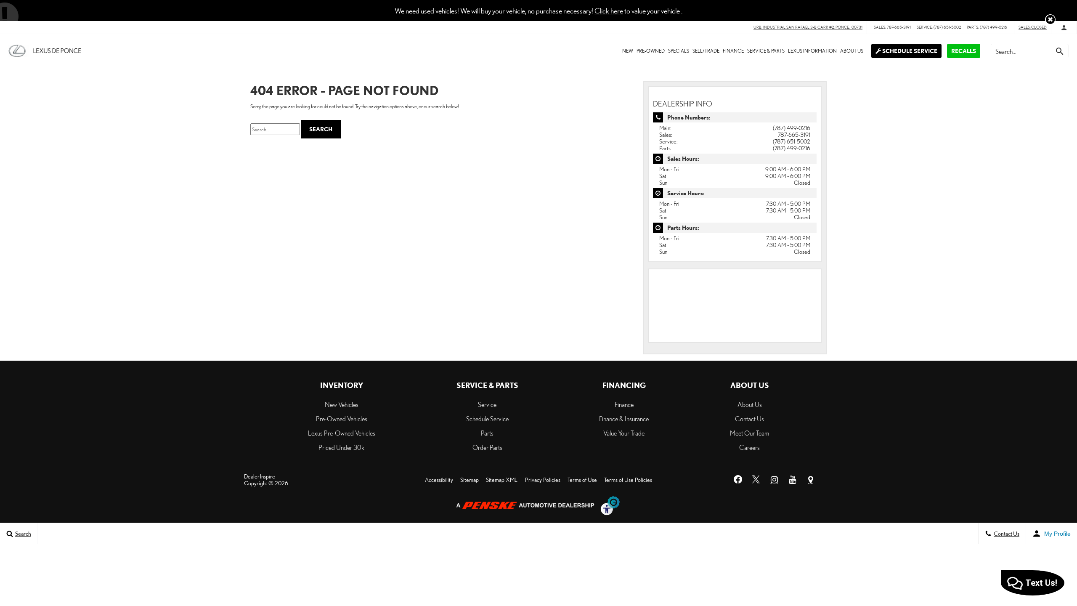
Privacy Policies (542, 479)
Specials (678, 50)
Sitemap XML (501, 479)
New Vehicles (341, 404)
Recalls (963, 51)
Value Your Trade (624, 433)
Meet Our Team (749, 433)
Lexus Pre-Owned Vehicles (341, 433)
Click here (608, 10)
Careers (749, 447)
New (627, 50)
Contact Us (749, 419)
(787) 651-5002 (791, 141)
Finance (733, 50)
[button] (1050, 19)
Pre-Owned (651, 50)
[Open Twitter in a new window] (756, 479)
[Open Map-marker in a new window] (810, 479)
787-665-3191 (794, 134)
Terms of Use (582, 479)
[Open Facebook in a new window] (737, 479)
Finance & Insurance (624, 419)
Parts (487, 433)
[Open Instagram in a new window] (774, 479)
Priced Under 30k (341, 447)
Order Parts (487, 447)
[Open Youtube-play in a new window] (792, 479)
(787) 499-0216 (791, 128)
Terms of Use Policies (628, 479)
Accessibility (439, 479)
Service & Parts (766, 50)
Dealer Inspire (259, 476)
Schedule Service (909, 51)
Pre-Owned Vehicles (341, 419)
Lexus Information (812, 50)
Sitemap (469, 479)
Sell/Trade (705, 50)
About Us (851, 50)
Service (487, 404)
